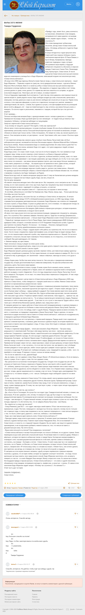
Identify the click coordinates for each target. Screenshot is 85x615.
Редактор (34, 488)
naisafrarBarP (15, 513)
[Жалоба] (64, 488)
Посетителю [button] (36, 591)
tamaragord (14, 527)
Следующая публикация (71, 495)
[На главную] (6, 15)
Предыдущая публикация (14, 495)
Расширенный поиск (11, 594)
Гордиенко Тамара (17, 488)
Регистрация (36, 599)
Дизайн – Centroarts (76, 609)
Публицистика (74, 483)
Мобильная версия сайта (12, 602)
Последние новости (11, 597)
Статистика (35, 602)
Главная (34, 594)
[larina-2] (8, 563)
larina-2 (13, 564)
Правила (35, 597)
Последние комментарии (12, 599)
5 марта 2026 (43, 488)
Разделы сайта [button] (10, 591)
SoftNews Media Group (24, 609)
